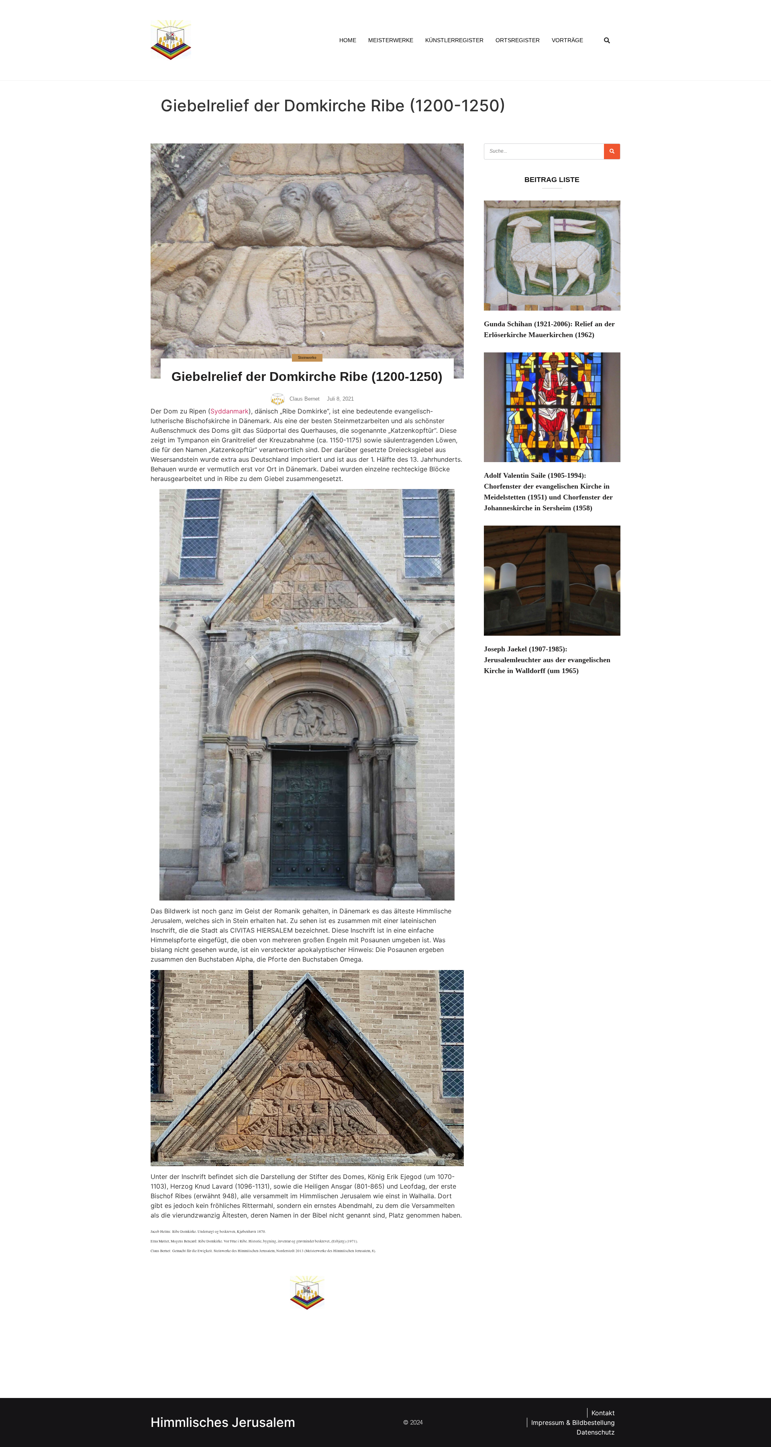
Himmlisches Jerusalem (223, 1422)
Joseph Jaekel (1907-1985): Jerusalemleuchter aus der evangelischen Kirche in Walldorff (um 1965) (547, 660)
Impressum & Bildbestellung (573, 1422)
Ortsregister (518, 40)
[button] (607, 40)
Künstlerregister (454, 40)
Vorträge (567, 40)
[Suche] (612, 151)
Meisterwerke (390, 40)
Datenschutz (596, 1432)
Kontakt (603, 1413)
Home (347, 40)
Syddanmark (229, 411)
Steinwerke (307, 358)
